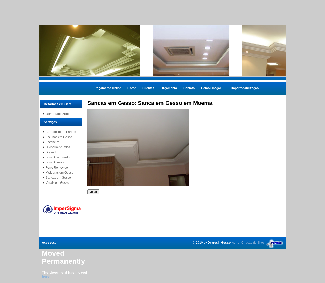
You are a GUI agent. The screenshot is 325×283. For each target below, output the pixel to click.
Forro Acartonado (58, 157)
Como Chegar (211, 88)
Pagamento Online (108, 88)
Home (131, 88)
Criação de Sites (252, 242)
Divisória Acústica (58, 147)
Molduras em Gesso (59, 172)
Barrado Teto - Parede (61, 132)
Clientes (148, 88)
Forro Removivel (57, 167)
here (46, 276)
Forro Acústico (55, 162)
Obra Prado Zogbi (58, 114)
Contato (189, 88)
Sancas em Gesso (58, 177)
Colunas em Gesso (59, 137)
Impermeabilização (245, 88)
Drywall (51, 152)
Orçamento (169, 88)
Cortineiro (52, 142)
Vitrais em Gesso (57, 183)
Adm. (235, 242)
